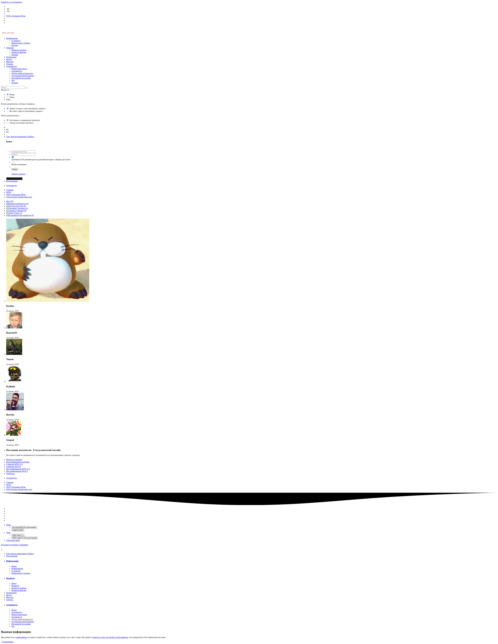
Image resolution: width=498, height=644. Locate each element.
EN (8, 11)
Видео (9, 59)
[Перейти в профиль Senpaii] (13, 435)
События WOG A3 (14, 464)
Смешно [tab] (21, 211)
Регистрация (11, 181)
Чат (13, 80)
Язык (8, 525)
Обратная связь (13, 540)
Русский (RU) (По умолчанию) (24, 527)
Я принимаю (7, 642)
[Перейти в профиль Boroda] (15, 409)
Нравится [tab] (23, 204)
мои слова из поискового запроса (26, 111)
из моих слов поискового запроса (27, 108)
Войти (14, 169)
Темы (11, 97)
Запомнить (16, 159)
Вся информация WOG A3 (18, 469)
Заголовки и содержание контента (24, 120)
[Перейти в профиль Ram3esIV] (14, 328)
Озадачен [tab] (22, 208)
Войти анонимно (19, 164)
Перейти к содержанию (11, 2)
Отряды (9, 64)
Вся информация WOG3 (17, 471)
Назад (14, 566)
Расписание (11, 57)
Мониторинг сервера (20, 43)
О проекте (15, 41)
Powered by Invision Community (14, 545)
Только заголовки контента (21, 123)
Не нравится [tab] (26, 215)
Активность (11, 66)
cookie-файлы (21, 637)
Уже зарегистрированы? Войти (20, 136)
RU (8, 9)
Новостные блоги (19, 69)
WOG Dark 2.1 (17, 535)
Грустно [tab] (20, 206)
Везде (12, 94)
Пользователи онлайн (21, 78)
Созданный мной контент (22, 76)
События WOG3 (13, 466)
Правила (10, 48)
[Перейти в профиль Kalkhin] (14, 381)
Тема (8, 532)
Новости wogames (14, 459)
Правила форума (18, 52)
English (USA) (17, 530)
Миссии (9, 62)
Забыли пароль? (18, 174)
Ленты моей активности (22, 73)
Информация (12, 38)
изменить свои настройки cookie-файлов (110, 637)
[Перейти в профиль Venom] (14, 354)
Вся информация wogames (17, 462)
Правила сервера (18, 50)
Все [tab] (9, 201)
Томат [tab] (18, 213)
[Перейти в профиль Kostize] (47, 301)
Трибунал (10, 473)
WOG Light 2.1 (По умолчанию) (24, 538)
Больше (14, 45)
